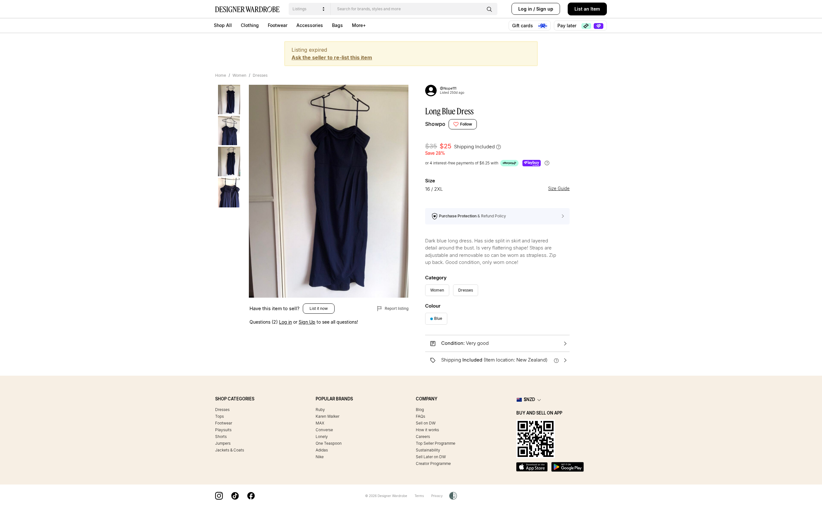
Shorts (221, 436)
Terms (419, 496)
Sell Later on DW (431, 456)
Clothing (250, 25)
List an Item (587, 9)
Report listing (396, 308)
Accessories (309, 25)
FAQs (420, 416)
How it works (427, 429)
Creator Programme (433, 463)
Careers (423, 436)
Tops (219, 416)
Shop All (223, 25)
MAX (320, 423)
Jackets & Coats (229, 450)
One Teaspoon (329, 443)
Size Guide (559, 188)
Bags (337, 25)
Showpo (435, 124)
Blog (420, 409)
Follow (466, 124)
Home (220, 75)
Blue (438, 318)
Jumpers (223, 443)
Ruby (320, 409)
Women (239, 75)
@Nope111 (448, 88)
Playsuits (223, 429)
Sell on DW (426, 423)
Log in (525, 9)
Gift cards (523, 25)
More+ (359, 25)
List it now (319, 308)
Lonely (322, 436)
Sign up (544, 9)
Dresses (260, 75)
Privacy (437, 496)
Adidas (322, 450)
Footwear (277, 25)
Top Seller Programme (435, 443)
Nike (320, 456)
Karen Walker (327, 416)
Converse (324, 429)
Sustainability (428, 450)
